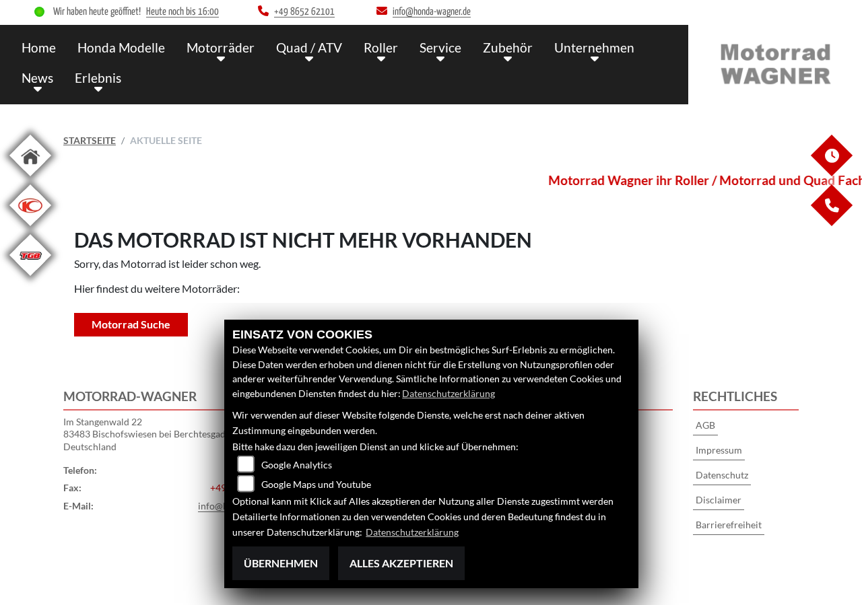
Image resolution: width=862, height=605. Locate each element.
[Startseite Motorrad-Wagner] (775, 61)
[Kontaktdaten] (831, 222)
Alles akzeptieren (401, 563)
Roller (381, 47)
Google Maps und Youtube (316, 484)
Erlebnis (98, 77)
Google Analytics (296, 464)
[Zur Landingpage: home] (30, 178)
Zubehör (508, 47)
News (37, 77)
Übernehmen (281, 563)
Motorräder (221, 47)
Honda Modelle (121, 47)
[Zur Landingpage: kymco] (30, 228)
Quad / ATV (309, 47)
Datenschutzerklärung (448, 393)
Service (440, 47)
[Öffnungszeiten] (831, 172)
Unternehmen (594, 47)
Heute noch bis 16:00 (182, 12)
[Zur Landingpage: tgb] (30, 278)
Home (39, 47)
